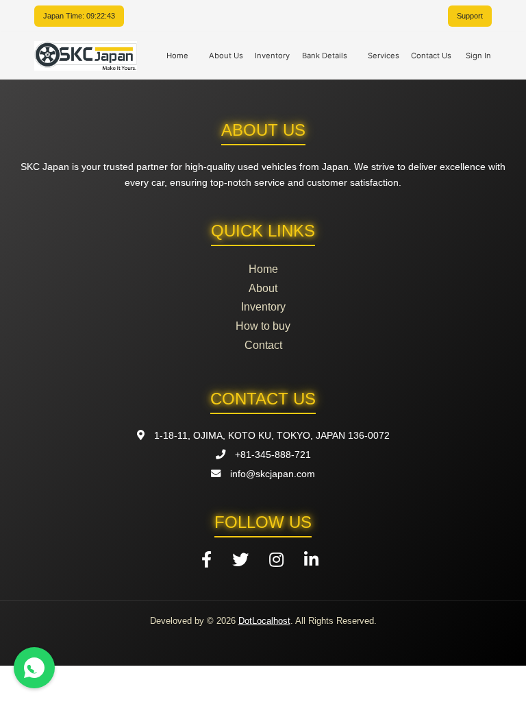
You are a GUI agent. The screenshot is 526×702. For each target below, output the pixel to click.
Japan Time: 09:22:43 (79, 16)
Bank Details (324, 55)
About (263, 288)
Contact (263, 345)
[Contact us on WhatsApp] (34, 667)
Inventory (272, 55)
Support (470, 16)
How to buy (263, 326)
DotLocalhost (264, 621)
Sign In (478, 55)
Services (383, 55)
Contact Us (431, 55)
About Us (226, 55)
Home (177, 55)
